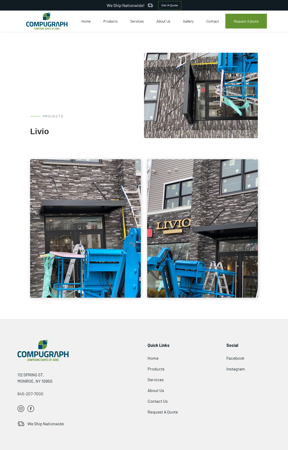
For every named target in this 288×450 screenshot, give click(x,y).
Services (137, 21)
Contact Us (158, 401)
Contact (212, 21)
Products (110, 21)
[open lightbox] (85, 228)
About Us (163, 21)
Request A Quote (246, 21)
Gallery (188, 21)
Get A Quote (169, 5)
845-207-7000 (30, 393)
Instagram (235, 368)
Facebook (235, 358)
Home (86, 21)
